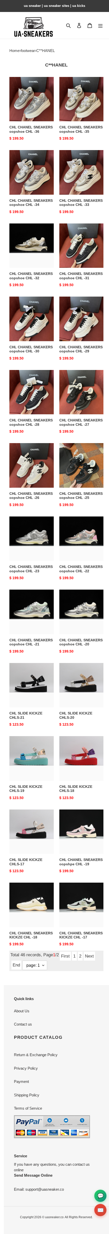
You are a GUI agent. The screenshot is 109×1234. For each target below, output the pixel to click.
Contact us (23, 1024)
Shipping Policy (26, 1095)
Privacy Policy (26, 1068)
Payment (21, 1081)
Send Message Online (33, 1175)
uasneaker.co (54, 1217)
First (65, 956)
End (16, 965)
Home (14, 50)
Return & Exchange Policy (36, 1055)
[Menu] (100, 25)
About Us (21, 1011)
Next (89, 956)
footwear (28, 50)
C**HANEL (45, 50)
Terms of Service (28, 1108)
